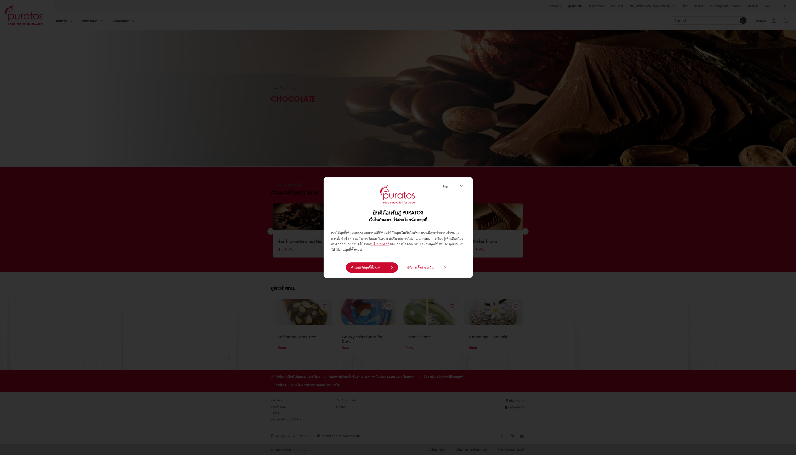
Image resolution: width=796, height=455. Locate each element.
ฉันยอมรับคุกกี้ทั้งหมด (365, 267)
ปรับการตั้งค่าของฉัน (420, 267)
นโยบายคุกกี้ (380, 244)
